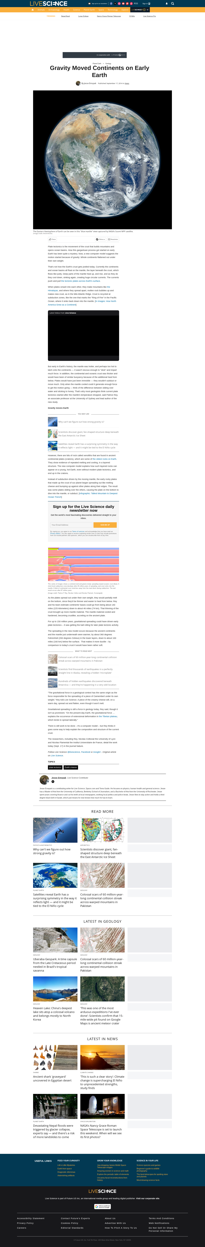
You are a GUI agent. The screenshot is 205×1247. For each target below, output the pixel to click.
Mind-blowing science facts (148, 1180)
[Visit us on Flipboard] (127, 3)
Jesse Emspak (90, 83)
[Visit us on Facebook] (111, 3)
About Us (110, 1218)
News (127, 83)
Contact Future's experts (75, 1218)
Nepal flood (65, 16)
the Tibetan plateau (108, 716)
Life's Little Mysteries (66, 1165)
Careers (21, 1228)
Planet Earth (89, 9)
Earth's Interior (71, 767)
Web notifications (159, 1223)
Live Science (57, 755)
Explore (125, 9)
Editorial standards (72, 1228)
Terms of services (78, 531)
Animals (41, 9)
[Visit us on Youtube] (123, 3)
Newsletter (114, 239)
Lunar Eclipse (83, 16)
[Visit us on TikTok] (131, 3)
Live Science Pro (149, 16)
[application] (83, 336)
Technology (113, 9)
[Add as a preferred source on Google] (102, 1206)
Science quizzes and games (148, 1165)
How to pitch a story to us (121, 1228)
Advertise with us (115, 1223)
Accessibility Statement (30, 1218)
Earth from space (65, 1169)
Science (76, 9)
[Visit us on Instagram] (119, 3)
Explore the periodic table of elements (113, 1174)
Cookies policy (69, 1223)
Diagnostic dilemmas (66, 1172)
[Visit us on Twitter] (115, 3)
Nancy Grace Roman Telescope (109, 16)
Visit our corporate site (147, 1198)
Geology (108, 63)
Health (66, 9)
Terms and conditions (161, 1218)
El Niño (132, 16)
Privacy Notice (55, 533)
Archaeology (54, 9)
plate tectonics (55, 767)
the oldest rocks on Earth (104, 459)
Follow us (102, 239)
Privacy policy (25, 1223)
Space (101, 9)
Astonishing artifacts (66, 1175)
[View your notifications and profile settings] (166, 3)
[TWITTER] (53, 781)
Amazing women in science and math (113, 1171)
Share (54, 239)
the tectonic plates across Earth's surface (80, 281)
